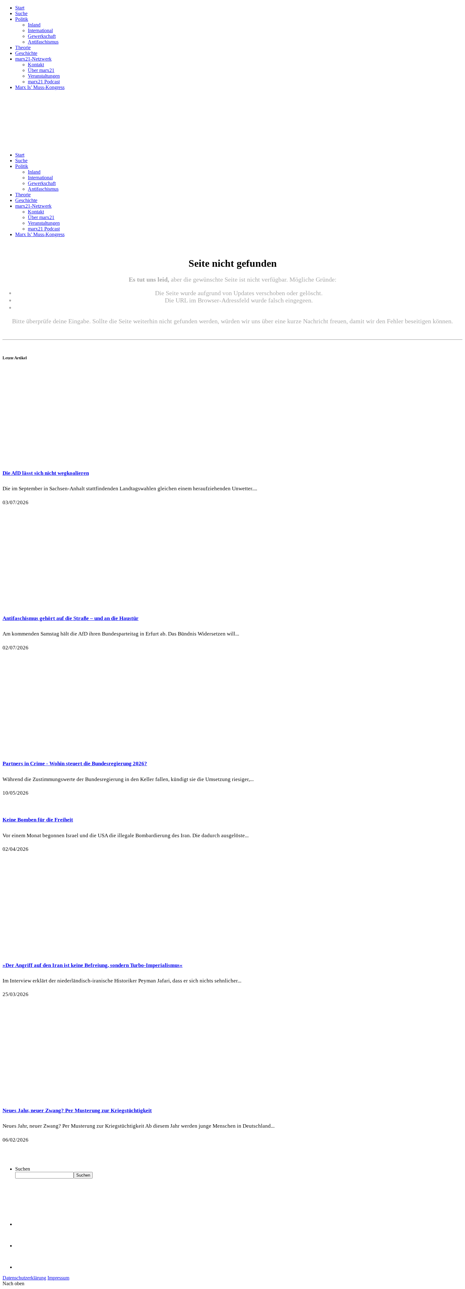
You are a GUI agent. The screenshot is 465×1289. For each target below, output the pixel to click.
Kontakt (36, 64)
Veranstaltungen (44, 76)
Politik (21, 19)
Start (19, 7)
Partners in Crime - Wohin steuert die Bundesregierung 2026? (75, 764)
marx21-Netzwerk (33, 59)
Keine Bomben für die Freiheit (38, 820)
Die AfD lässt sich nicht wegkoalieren (46, 473)
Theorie (23, 47)
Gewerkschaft (42, 36)
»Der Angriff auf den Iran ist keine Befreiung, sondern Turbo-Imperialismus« (93, 965)
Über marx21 (41, 70)
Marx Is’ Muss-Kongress (40, 87)
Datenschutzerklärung (24, 1277)
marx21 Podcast (44, 81)
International (40, 30)
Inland (34, 24)
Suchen (22, 1169)
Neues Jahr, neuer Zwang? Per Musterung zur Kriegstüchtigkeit (77, 1110)
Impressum (58, 1277)
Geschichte (26, 53)
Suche (21, 13)
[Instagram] (25, 1267)
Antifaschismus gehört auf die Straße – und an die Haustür (71, 618)
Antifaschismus (43, 42)
